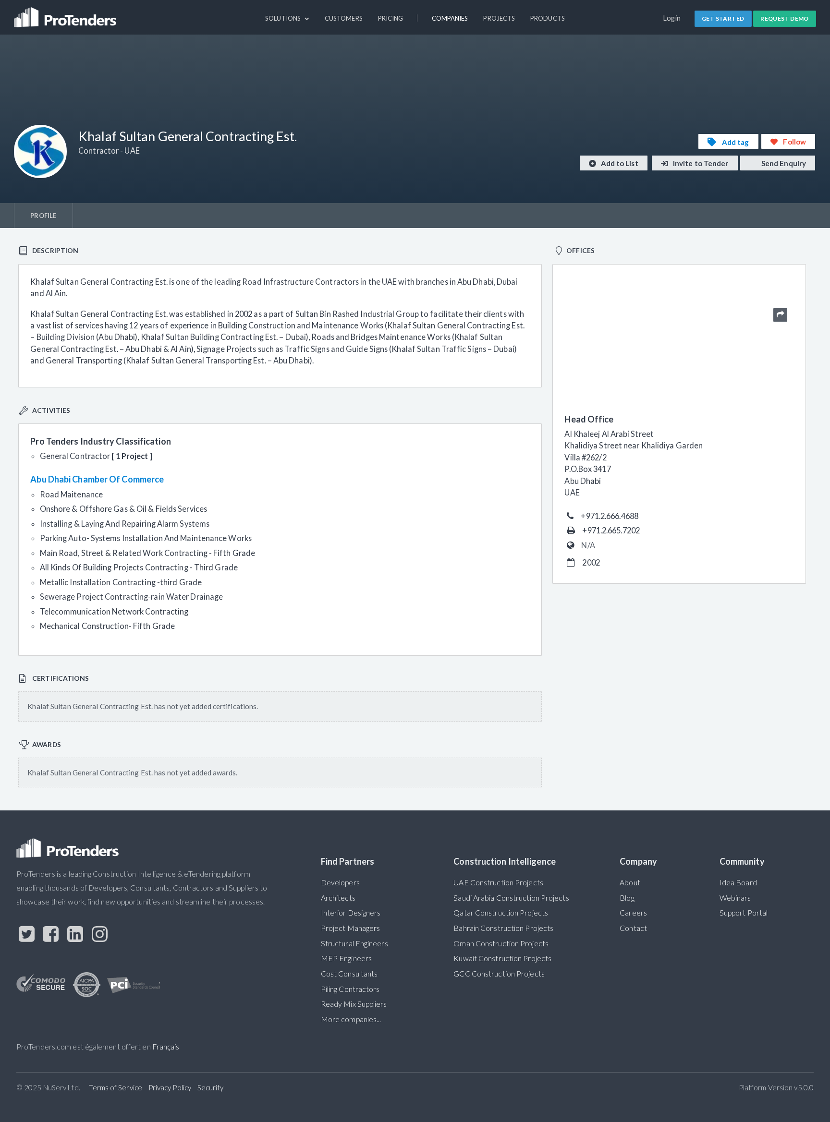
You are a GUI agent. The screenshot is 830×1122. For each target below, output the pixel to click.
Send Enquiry (783, 163)
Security (210, 1087)
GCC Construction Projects (498, 973)
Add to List (618, 163)
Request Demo (784, 18)
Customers (344, 18)
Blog (627, 897)
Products (547, 18)
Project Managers (350, 928)
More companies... (351, 1019)
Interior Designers (351, 912)
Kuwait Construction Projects (502, 958)
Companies (450, 18)
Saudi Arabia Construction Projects (511, 897)
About (630, 882)
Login (672, 18)
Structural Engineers (354, 943)
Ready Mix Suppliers (354, 1004)
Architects (338, 897)
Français (166, 1046)
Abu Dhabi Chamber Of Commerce (97, 479)
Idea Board (738, 882)
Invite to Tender (700, 163)
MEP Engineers (346, 958)
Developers (340, 882)
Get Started (723, 18)
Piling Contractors (350, 989)
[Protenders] (66, 13)
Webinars (735, 897)
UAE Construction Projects (498, 882)
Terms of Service (115, 1087)
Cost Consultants (349, 973)
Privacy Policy (169, 1087)
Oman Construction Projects (501, 943)
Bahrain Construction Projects (503, 928)
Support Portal (744, 912)
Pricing (390, 18)
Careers (633, 912)
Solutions (283, 18)
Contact (633, 928)
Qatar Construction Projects (500, 912)
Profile (43, 215)
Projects (499, 18)
